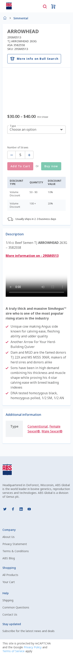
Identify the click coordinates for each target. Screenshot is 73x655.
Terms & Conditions (15, 551)
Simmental (20, 18)
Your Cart (8, 582)
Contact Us (9, 614)
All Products (10, 575)
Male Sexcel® (52, 431)
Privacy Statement (14, 544)
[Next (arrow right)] (66, 327)
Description (15, 234)
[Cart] (53, 6)
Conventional (38, 426)
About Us (8, 537)
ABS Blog (8, 558)
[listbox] (36, 130)
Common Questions (15, 607)
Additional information (23, 414)
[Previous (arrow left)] (7, 327)
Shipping (7, 600)
